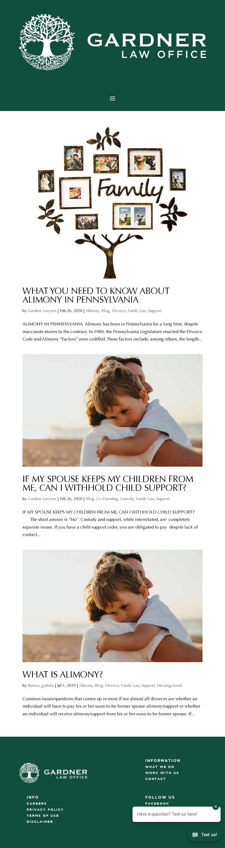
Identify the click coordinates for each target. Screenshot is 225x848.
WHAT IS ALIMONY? (62, 675)
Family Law (137, 310)
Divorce (118, 310)
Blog (105, 310)
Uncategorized (169, 685)
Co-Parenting (107, 499)
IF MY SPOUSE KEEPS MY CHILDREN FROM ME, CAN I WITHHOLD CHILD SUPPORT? (107, 483)
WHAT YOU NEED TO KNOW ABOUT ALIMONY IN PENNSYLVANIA (96, 295)
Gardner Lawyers (42, 310)
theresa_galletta (41, 685)
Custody (127, 499)
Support (154, 310)
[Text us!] (204, 836)
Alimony (92, 310)
